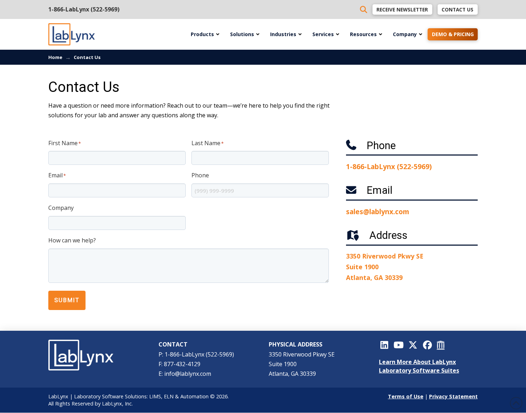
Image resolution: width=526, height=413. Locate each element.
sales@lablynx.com (377, 211)
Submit (66, 300)
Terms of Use (405, 396)
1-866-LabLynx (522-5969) (84, 9)
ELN (169, 396)
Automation (194, 396)
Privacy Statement (453, 396)
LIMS (155, 396)
